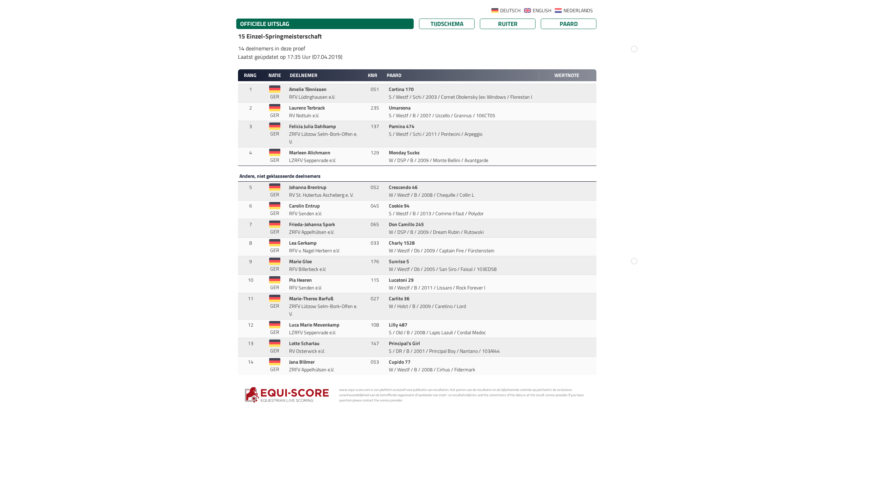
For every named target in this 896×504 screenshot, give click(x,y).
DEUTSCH (510, 10)
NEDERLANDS (578, 10)
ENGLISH (542, 10)
